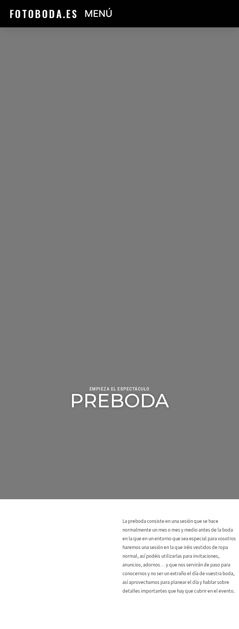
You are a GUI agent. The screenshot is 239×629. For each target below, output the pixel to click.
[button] (164, 14)
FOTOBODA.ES (44, 13)
